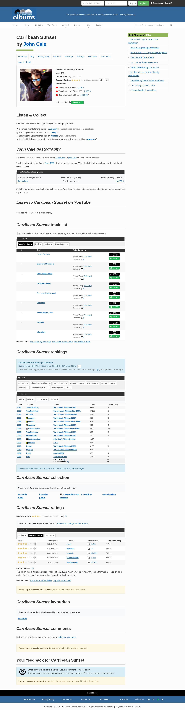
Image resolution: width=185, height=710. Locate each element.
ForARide (22, 494)
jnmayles (43, 494)
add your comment (67, 637)
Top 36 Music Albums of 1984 (64, 425)
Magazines (41, 303)
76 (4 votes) (88, 286)
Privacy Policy (48, 699)
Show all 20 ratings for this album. (72, 523)
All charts (22, 383)
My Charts (73, 468)
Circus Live (23, 181)
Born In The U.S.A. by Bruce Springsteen (149, 52)
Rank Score (41, 399)
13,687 (94, 553)
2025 (19, 425)
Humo (28, 453)
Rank (29, 399)
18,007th (84, 95)
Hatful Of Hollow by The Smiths (145, 67)
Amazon (53, 129)
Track (37, 244)
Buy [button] (88, 25)
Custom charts (107, 383)
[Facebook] (152, 699)
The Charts (52, 25)
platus (42, 497)
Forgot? (168, 3)
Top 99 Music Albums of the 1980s (66, 429)
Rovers (29, 446)
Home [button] (15, 25)
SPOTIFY (78, 102)
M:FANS (120, 181)
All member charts (39, 387)
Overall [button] (65, 25)
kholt (20, 497)
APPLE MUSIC (115, 254)
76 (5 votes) (88, 256)
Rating (47, 244)
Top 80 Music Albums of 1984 (64, 418)
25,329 (94, 562)
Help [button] (27, 25)
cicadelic (29, 414)
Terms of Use (29, 699)
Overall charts (59, 383)
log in (27, 589)
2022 (19, 439)
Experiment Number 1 (45, 264)
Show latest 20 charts (40, 383)
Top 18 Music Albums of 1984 (64, 432)
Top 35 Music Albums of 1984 (64, 446)
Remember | (159, 3)
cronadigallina (31, 436)
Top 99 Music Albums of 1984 (64, 407)
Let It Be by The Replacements (144, 62)
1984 (19, 453)
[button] (79, 76)
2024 (19, 436)
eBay (54, 132)
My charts (22, 387)
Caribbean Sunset (44, 283)
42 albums (60, 157)
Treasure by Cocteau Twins (143, 85)
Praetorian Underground (46, 293)
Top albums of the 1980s (41, 580)
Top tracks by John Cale (40, 341)
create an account (41, 589)
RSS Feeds (104, 699)
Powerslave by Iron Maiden (144, 90)
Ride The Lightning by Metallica (145, 47)
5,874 (93, 544)
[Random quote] (134, 15)
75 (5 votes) (88, 266)
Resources (86, 699)
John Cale (34, 44)
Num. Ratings (61, 244)
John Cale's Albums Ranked (64, 439)
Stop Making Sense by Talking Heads (147, 80)
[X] (161, 699)
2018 (19, 450)
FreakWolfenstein (71, 494)
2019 (19, 446)
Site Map (124, 699)
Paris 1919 (49, 163)
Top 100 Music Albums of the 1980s (67, 411)
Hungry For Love (43, 254)
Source (53, 399)
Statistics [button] (39, 25)
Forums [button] (99, 25)
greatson (31, 425)
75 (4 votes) (88, 295)
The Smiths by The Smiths (142, 57)
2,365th (87, 91)
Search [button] (77, 25)
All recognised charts (60, 387)
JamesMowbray (32, 407)
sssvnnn (31, 418)
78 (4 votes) (88, 315)
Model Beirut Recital (44, 274)
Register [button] (143, 3)
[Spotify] (156, 699)
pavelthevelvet (34, 429)
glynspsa (29, 450)
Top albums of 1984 (62, 580)
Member (49, 535)
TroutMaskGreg (32, 411)
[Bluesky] (147, 699)
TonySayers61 (72, 562)
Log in (21, 681)
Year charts (91, 383)
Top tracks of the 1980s (62, 341)
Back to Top (92, 692)
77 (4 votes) (88, 334)
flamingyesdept (34, 439)
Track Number (24, 244)
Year (20, 399)
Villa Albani (41, 332)
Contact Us (67, 699)
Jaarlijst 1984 (58, 453)
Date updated (35, 535)
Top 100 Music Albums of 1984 (65, 414)
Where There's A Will (45, 312)
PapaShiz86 (86, 494)
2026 (19, 407)
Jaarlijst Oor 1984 (60, 457)
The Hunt (40, 322)
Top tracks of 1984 (82, 341)
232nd (80, 87)
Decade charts (76, 383)
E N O (55, 443)
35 (92, 548)
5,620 (93, 558)
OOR (28, 457)
